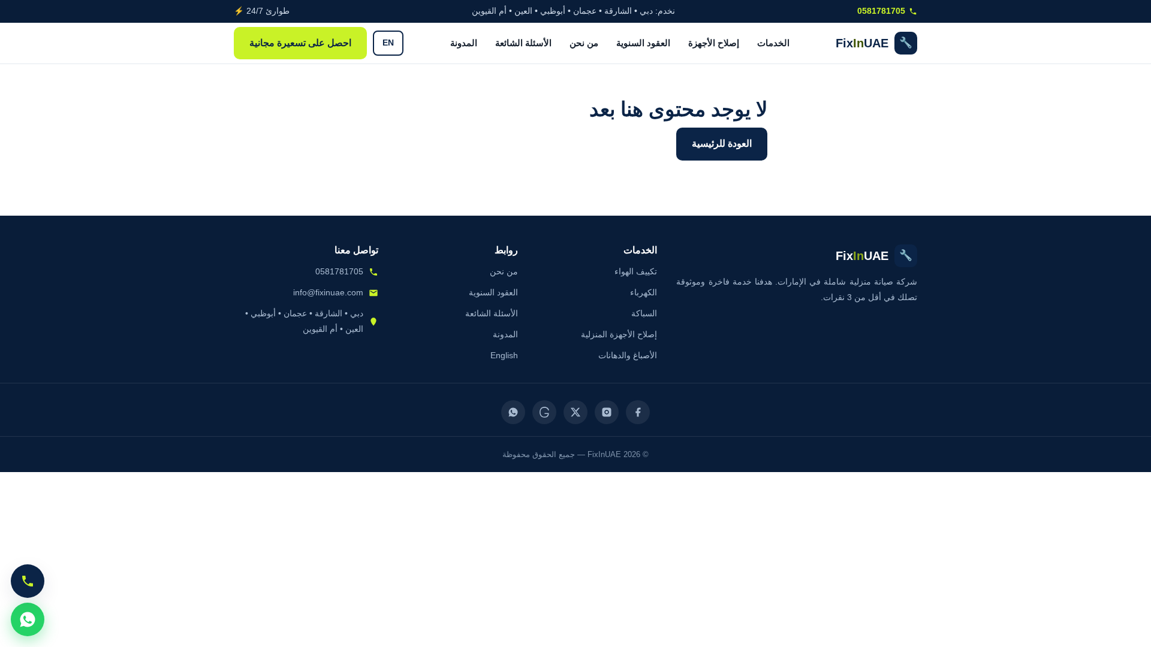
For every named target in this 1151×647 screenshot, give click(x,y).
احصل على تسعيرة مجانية (300, 43)
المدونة (463, 43)
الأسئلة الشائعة (523, 43)
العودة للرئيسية (722, 143)
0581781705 (881, 11)
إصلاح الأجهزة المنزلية (619, 334)
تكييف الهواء (635, 271)
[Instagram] (607, 412)
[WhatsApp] (513, 412)
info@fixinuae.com (328, 292)
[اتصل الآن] (27, 581)
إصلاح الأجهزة (713, 43)
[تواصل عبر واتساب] (27, 619)
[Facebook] (638, 412)
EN (388, 42)
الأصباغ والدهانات (627, 355)
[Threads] (544, 412)
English (504, 355)
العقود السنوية (643, 43)
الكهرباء (643, 292)
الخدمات (773, 43)
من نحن (584, 43)
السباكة (644, 313)
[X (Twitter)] (575, 412)
